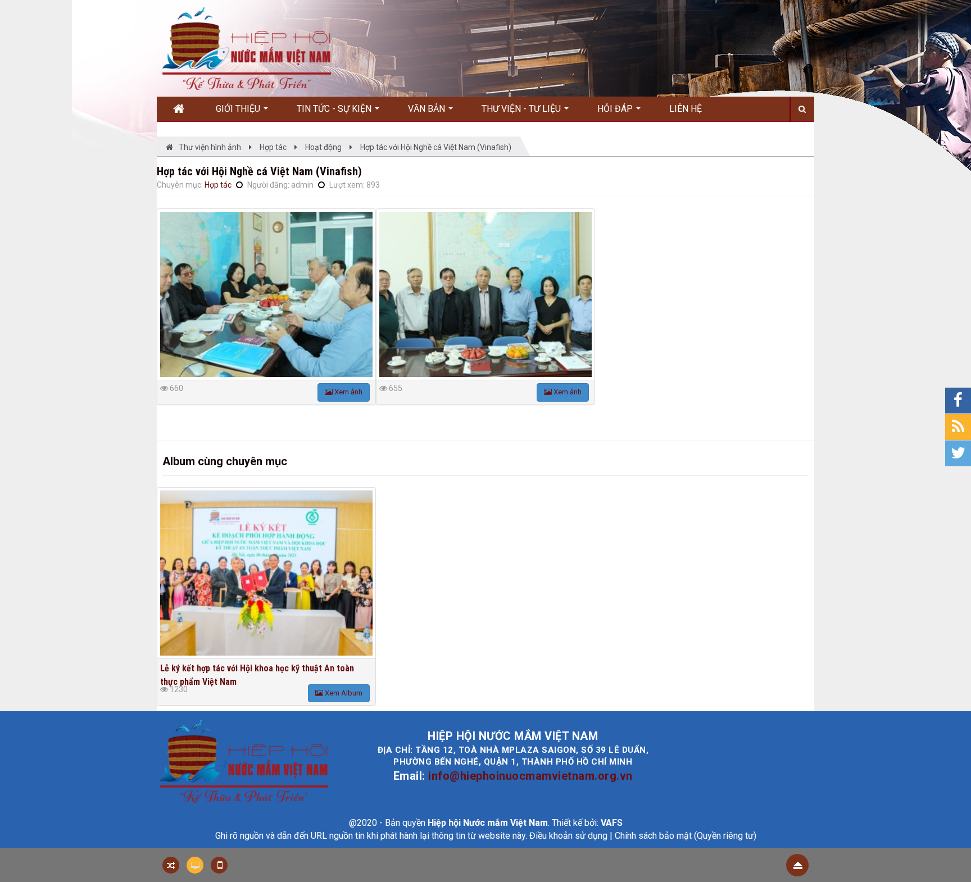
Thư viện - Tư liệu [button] (522, 108)
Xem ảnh (347, 392)
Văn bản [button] (427, 108)
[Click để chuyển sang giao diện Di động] (219, 865)
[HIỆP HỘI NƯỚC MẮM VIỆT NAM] (246, 47)
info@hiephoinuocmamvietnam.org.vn (530, 776)
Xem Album (342, 693)
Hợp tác (218, 184)
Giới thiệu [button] (239, 108)
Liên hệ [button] (685, 108)
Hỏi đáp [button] (616, 108)
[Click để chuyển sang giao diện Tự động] (170, 865)
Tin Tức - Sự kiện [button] (335, 108)
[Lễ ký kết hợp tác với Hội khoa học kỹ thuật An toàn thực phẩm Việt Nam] (266, 573)
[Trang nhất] (183, 109)
